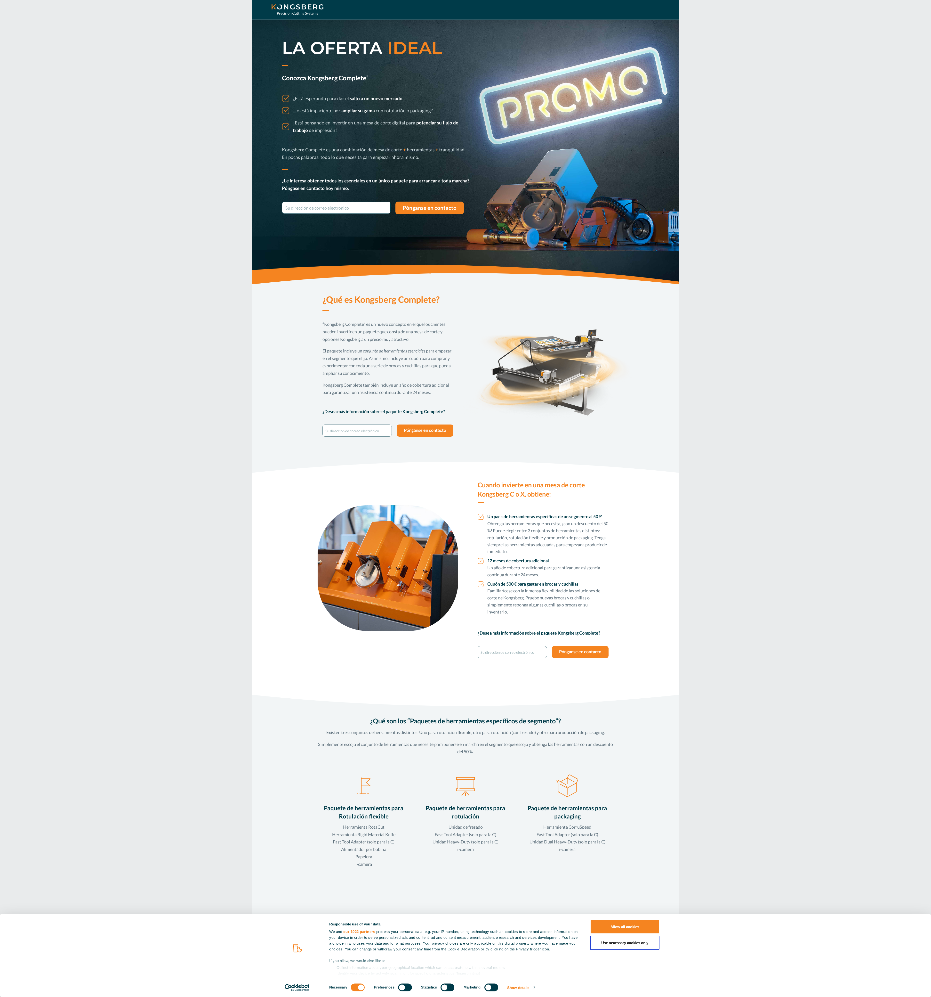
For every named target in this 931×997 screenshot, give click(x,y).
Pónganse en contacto (430, 208)
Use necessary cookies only (624, 942)
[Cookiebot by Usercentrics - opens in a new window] (297, 987)
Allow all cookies (624, 927)
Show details (518, 987)
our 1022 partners (359, 932)
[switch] (405, 987)
